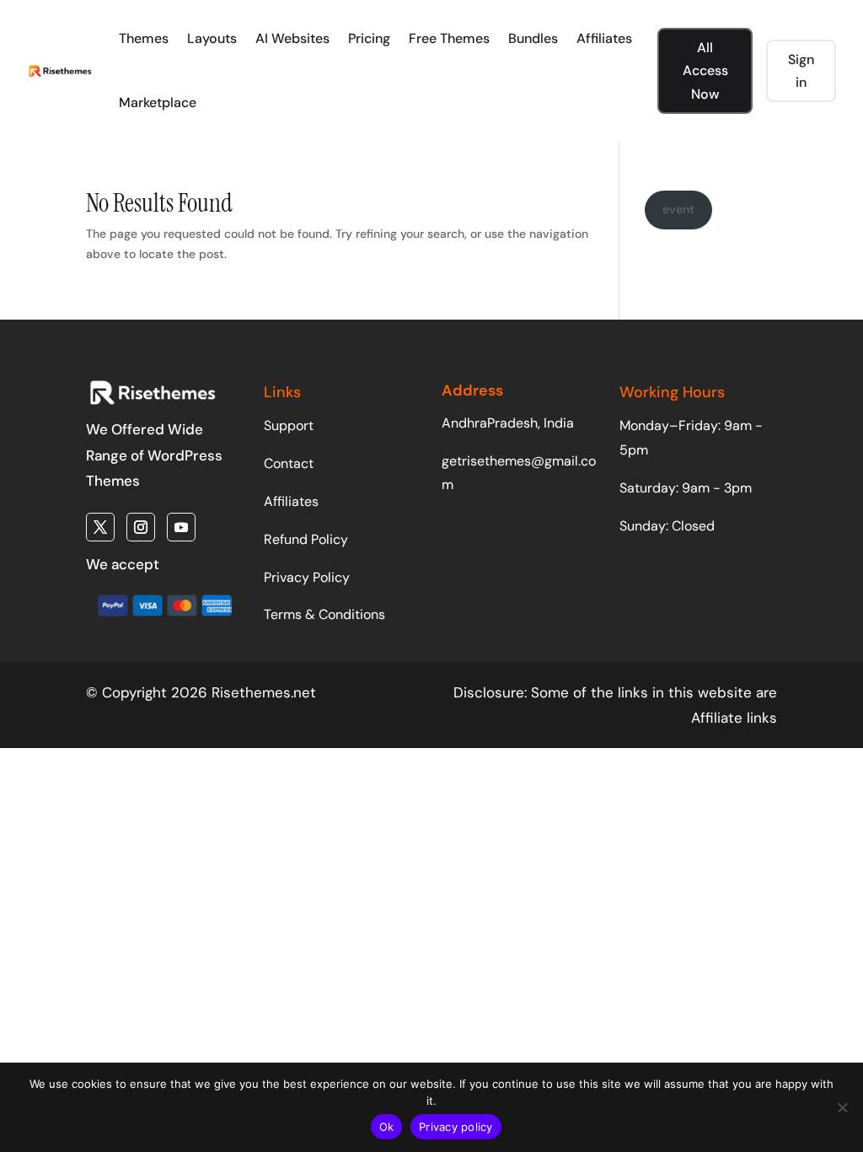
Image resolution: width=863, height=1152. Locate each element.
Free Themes (449, 38)
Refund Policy (306, 539)
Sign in (801, 71)
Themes (144, 38)
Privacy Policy (307, 577)
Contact (289, 463)
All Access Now (705, 70)
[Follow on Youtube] (181, 527)
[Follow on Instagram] (140, 527)
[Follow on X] (100, 527)
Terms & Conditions (324, 614)
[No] (842, 1107)
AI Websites (292, 38)
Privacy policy (456, 1126)
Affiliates (604, 38)
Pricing (369, 38)
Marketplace (157, 102)
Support (289, 425)
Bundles (533, 38)
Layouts (212, 38)
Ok (386, 1126)
